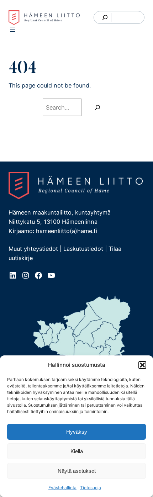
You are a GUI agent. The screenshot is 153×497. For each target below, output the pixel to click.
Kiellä (76, 451)
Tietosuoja (90, 487)
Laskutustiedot (83, 248)
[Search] (105, 17)
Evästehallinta (62, 487)
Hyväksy (76, 432)
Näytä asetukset (77, 471)
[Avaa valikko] (13, 29)
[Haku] (97, 107)
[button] (142, 365)
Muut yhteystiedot (33, 248)
